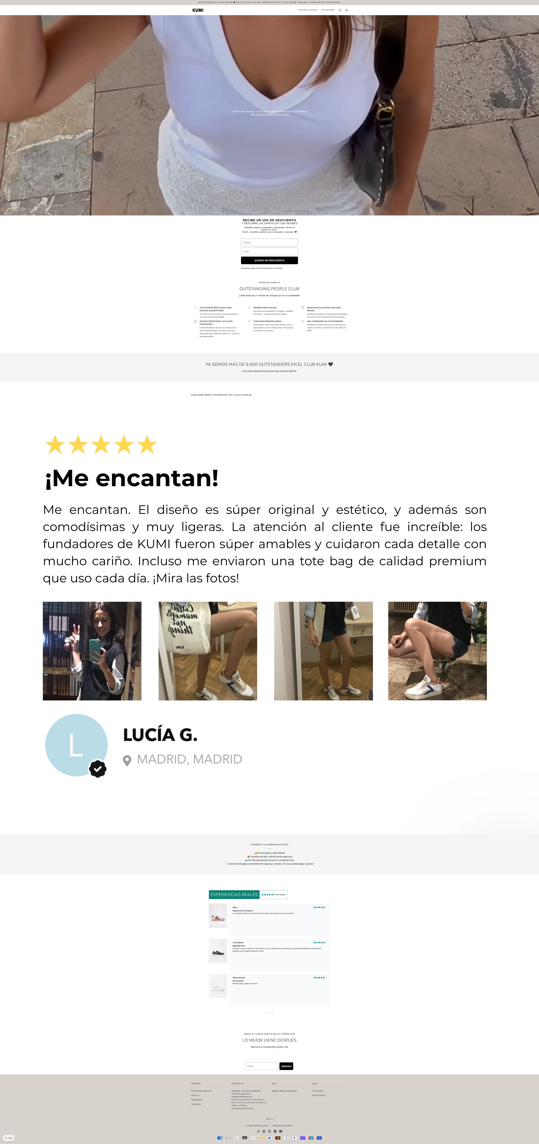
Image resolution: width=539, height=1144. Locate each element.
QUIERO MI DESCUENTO (269, 260)
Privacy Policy (318, 1091)
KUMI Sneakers (255, 1126)
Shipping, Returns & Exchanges (284, 1091)
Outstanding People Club (201, 1091)
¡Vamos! (286, 1066)
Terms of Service (319, 1095)
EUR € (268, 1119)
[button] (267, 1013)
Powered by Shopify (283, 1126)
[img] (267, 894)
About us (195, 1095)
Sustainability (196, 1100)
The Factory (196, 1104)
